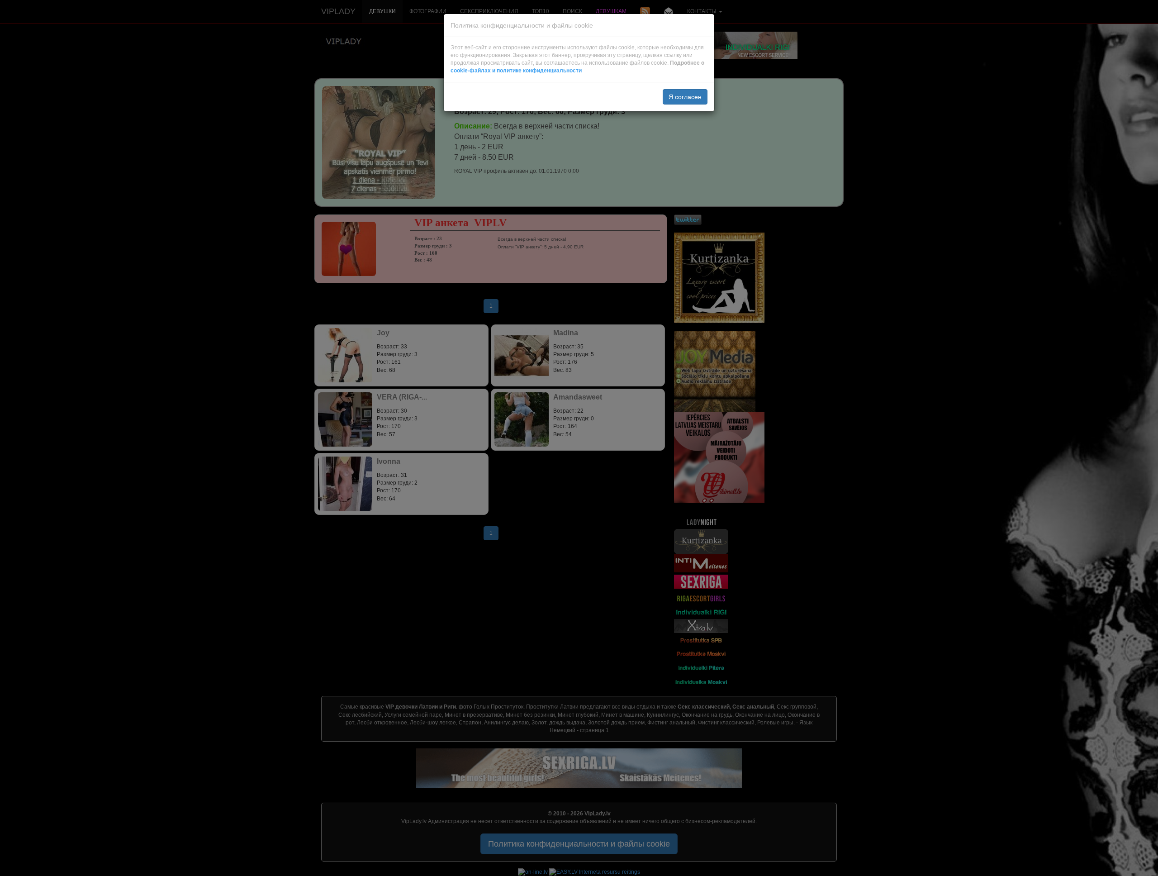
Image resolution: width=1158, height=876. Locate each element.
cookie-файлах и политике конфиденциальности (516, 70)
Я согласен (685, 96)
